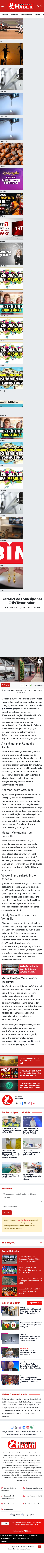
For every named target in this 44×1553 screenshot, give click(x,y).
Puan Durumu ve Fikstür (34, 1496)
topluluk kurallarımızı (22, 1220)
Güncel (5, 15)
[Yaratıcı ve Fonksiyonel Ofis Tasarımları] (22, 669)
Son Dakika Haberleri (33, 1504)
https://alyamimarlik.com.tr (27, 1041)
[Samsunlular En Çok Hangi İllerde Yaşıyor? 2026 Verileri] (11, 1167)
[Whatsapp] (32, 1427)
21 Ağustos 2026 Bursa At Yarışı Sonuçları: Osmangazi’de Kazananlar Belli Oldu (21, 1549)
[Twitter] (25, 1103)
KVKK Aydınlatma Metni (28, 1434)
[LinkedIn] (24, 1427)
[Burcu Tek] (7, 1100)
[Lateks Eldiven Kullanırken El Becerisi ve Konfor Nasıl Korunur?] (32, 1143)
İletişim (10, 1432)
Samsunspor (26, 15)
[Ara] (41, 6)
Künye (4, 1432)
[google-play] (27, 1515)
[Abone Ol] (36, 685)
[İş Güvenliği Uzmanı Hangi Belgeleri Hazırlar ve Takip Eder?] (11, 1121)
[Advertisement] (22, 634)
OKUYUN (33, 1538)
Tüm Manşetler (9, 1504)
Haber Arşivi (8, 1509)
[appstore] (15, 1515)
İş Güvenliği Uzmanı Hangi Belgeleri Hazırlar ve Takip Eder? (11, 1130)
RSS (6, 1523)
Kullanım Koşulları (13, 1434)
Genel (22, 595)
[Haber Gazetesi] (20, 6)
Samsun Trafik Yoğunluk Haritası (7, 1497)
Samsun (14, 15)
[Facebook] (21, 1103)
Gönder (6, 1212)
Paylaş (6, 685)
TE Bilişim (27, 1531)
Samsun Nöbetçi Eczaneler (8, 1489)
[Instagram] (29, 1103)
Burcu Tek (7, 690)
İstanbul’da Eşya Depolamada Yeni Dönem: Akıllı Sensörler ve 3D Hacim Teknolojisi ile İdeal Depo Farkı (11, 1154)
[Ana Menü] (2, 6)
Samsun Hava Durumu (34, 1488)
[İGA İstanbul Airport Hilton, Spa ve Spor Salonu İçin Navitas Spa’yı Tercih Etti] (32, 1121)
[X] (16, 1427)
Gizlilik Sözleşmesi (34, 1432)
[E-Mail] (16, 1103)
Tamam (4, 1541)
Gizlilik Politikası (20, 1432)
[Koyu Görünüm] (38, 6)
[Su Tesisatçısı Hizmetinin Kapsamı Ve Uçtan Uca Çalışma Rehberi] (32, 1167)
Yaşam (37, 15)
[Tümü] (41, 1243)
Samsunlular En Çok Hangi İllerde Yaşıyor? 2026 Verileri (10, 1176)
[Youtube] (33, 1103)
